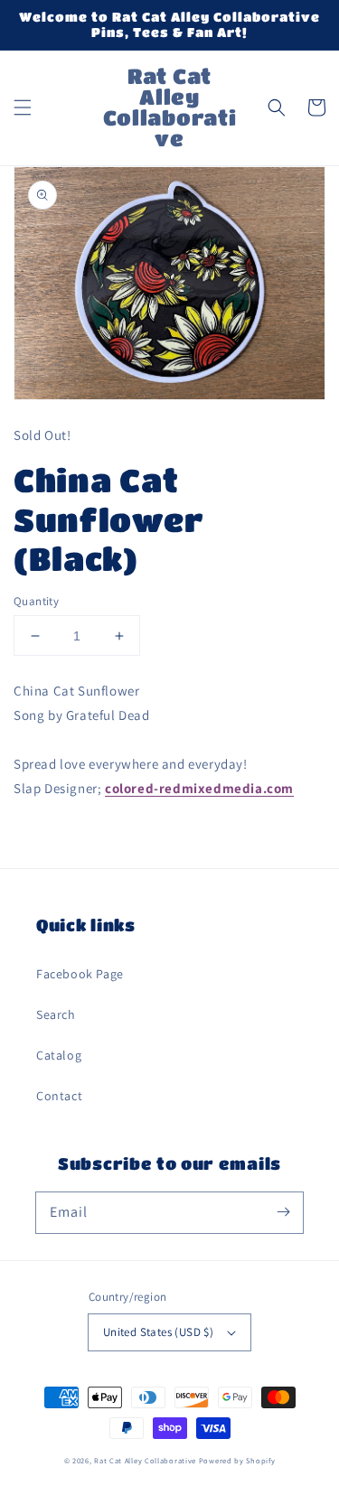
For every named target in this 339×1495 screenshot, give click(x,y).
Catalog (58, 1055)
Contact (59, 1096)
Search (56, 1014)
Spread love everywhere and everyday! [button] (131, 763)
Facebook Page (80, 974)
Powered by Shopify (237, 1460)
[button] (22, 107)
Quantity (36, 601)
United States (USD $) (158, 1332)
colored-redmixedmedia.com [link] (199, 788)
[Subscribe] (283, 1212)
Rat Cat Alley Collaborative (145, 1460)
